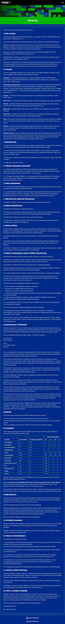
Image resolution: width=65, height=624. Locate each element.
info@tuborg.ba (11, 321)
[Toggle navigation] (62, 2)
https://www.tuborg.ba (40, 100)
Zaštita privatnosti (33, 618)
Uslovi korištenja (33, 621)
